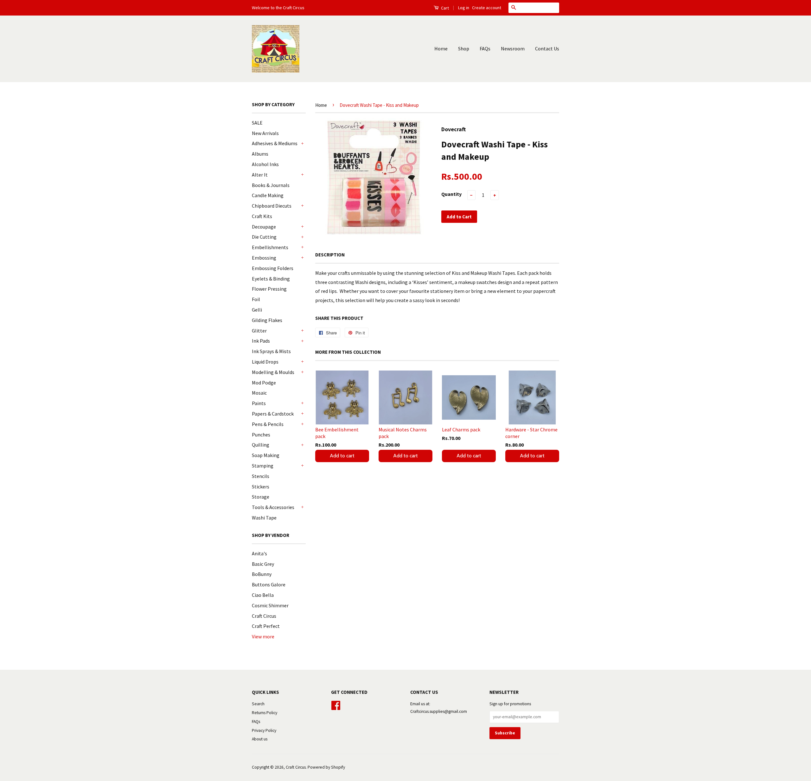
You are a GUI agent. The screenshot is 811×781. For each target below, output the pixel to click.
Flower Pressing (269, 289)
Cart (444, 8)
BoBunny (261, 574)
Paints (259, 403)
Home (441, 48)
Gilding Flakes (267, 320)
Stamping (262, 465)
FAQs (485, 48)
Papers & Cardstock (273, 413)
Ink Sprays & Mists (271, 351)
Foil (256, 299)
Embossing (264, 258)
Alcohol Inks (265, 164)
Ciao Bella (263, 595)
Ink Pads (261, 341)
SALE (257, 122)
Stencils (260, 476)
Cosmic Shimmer (270, 605)
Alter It (260, 174)
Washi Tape (264, 517)
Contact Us (547, 48)
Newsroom (513, 48)
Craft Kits (262, 216)
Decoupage (264, 226)
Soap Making (265, 455)
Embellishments (270, 247)
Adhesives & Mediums (274, 143)
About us (259, 739)
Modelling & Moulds (273, 372)
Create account (486, 7)
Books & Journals (271, 185)
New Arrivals (265, 133)
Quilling (260, 445)
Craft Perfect (266, 626)
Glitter (259, 330)
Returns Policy (264, 712)
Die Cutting (264, 237)
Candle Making (268, 195)
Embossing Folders (272, 268)
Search (258, 704)
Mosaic (259, 393)
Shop (463, 48)
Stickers (260, 486)
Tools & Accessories (273, 507)
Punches (261, 434)
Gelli (257, 310)
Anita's (259, 553)
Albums (260, 154)
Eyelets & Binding (271, 278)
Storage (260, 497)
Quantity (451, 194)
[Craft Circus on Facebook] (336, 704)
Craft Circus (264, 616)
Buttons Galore (268, 584)
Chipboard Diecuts (271, 206)
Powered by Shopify (326, 767)
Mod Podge (264, 382)
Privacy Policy (264, 730)
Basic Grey (263, 564)
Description (330, 255)
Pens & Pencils (268, 424)
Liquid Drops (265, 361)
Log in (463, 7)
